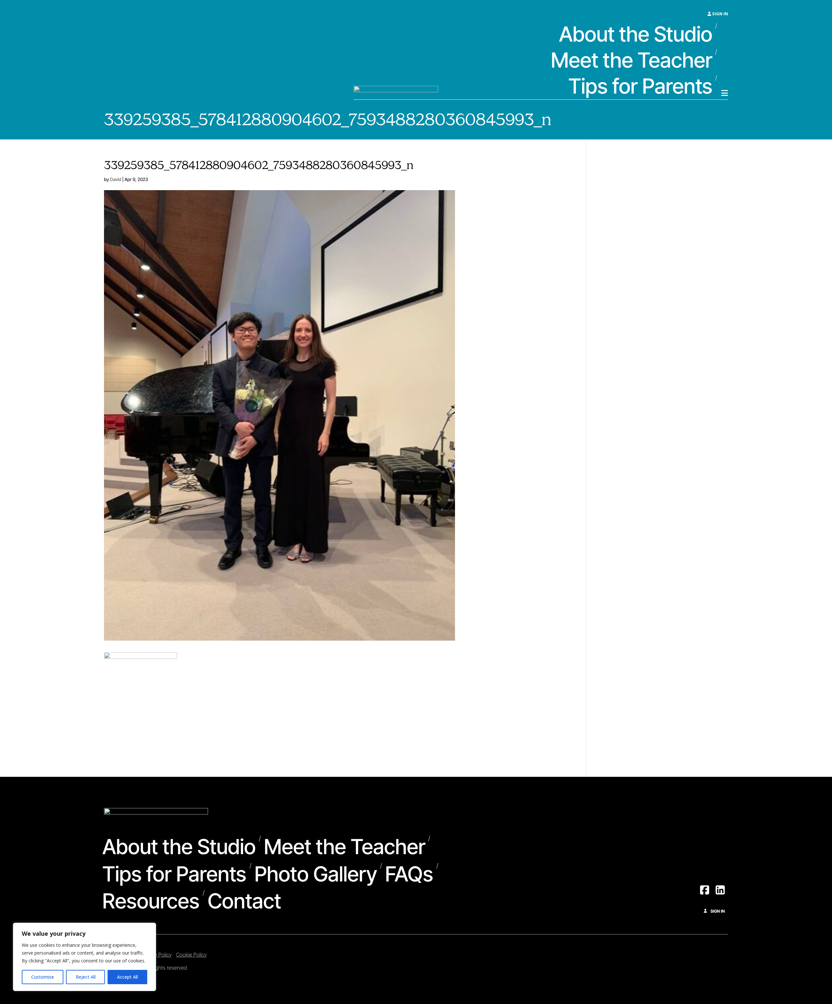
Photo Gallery (315, 874)
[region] (84, 957)
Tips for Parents (640, 86)
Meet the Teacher (631, 60)
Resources (151, 901)
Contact (244, 901)
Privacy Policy (156, 954)
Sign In (719, 14)
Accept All (127, 977)
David (115, 179)
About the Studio (635, 34)
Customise (42, 977)
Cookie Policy (191, 954)
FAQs (409, 874)
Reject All (86, 977)
